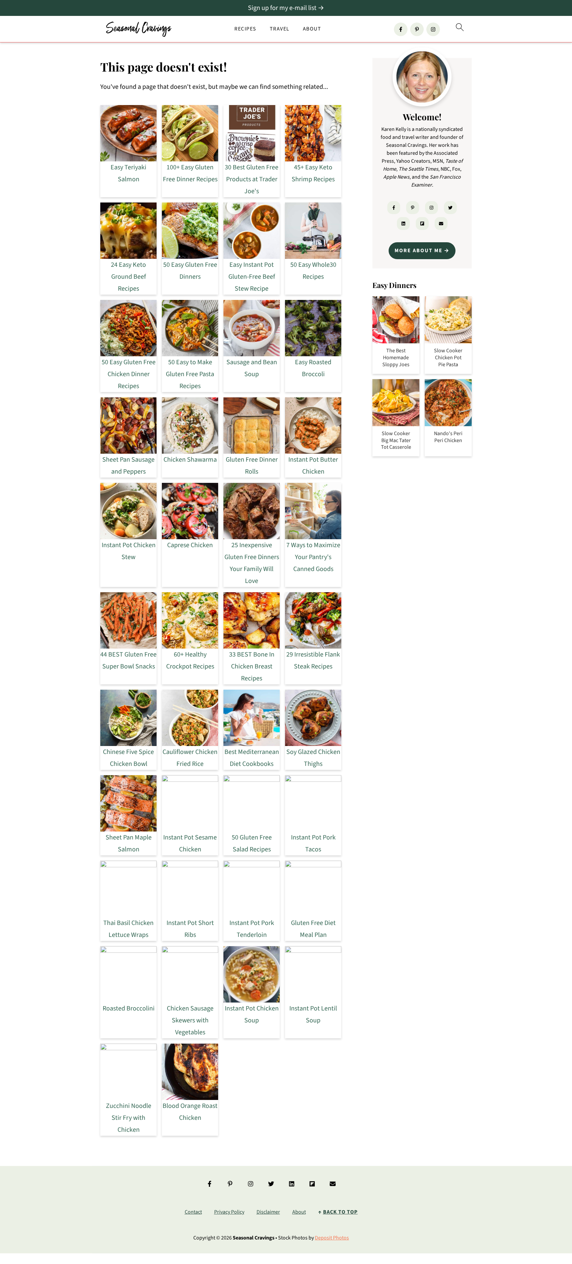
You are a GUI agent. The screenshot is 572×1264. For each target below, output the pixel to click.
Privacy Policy (229, 1212)
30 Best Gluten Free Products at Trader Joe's (251, 179)
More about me (419, 250)
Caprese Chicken (190, 545)
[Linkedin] (403, 223)
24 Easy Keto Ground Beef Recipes (128, 276)
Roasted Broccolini (129, 1008)
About (312, 29)
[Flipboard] (422, 223)
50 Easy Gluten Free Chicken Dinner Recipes (129, 374)
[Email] (441, 223)
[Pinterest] (417, 29)
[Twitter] (450, 207)
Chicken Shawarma (190, 459)
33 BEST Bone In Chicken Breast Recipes (251, 666)
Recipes (245, 29)
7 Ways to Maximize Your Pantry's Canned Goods (313, 557)
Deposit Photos (332, 1237)
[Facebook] (400, 29)
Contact (193, 1212)
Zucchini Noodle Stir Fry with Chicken (128, 1117)
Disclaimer (268, 1212)
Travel (280, 29)
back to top (340, 1212)
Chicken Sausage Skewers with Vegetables (190, 1020)
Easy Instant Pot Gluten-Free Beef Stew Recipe (251, 276)
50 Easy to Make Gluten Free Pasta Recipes (190, 374)
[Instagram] (433, 29)
